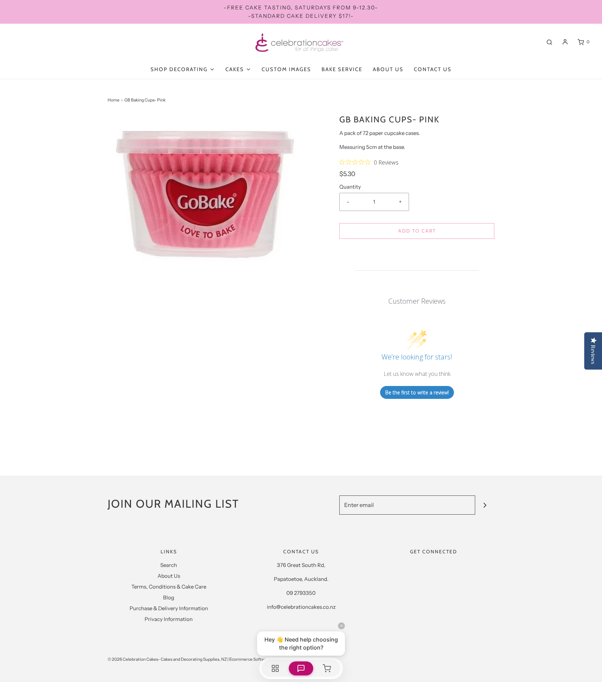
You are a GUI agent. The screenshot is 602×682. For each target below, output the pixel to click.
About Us (388, 69)
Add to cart (417, 231)
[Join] (484, 505)
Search (168, 565)
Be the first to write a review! (417, 392)
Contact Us (433, 69)
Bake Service (342, 69)
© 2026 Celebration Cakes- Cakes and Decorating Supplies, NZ (167, 659)
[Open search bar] (549, 42)
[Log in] (565, 42)
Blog (168, 597)
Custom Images (286, 69)
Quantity (350, 186)
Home (113, 100)
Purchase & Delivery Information (169, 608)
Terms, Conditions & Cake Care (168, 586)
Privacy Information (169, 619)
